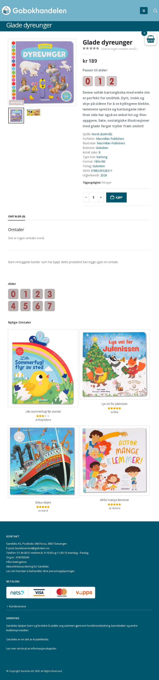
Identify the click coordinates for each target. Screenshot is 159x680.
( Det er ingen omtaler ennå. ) (119, 49)
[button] (144, 10)
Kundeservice (17, 606)
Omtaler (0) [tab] (16, 216)
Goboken (102, 148)
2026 (103, 175)
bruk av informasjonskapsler (38, 648)
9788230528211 (101, 171)
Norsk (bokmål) (102, 134)
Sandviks (11, 625)
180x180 (99, 161)
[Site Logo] (34, 10)
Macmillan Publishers (110, 139)
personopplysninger (62, 571)
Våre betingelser (16, 562)
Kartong (101, 157)
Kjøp (119, 197)
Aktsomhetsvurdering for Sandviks (27, 566)
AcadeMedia (40, 639)
